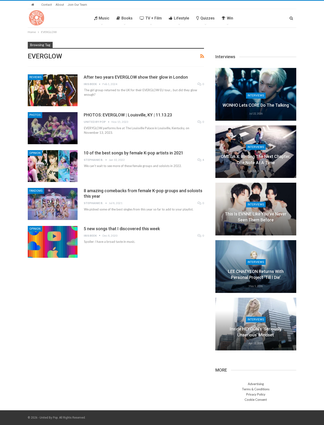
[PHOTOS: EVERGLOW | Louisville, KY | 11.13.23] (53, 128)
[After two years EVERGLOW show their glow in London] (53, 90)
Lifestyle (181, 18)
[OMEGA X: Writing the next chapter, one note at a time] (256, 151)
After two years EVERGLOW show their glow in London (136, 77)
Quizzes (207, 18)
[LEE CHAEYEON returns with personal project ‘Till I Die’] (256, 266)
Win (230, 18)
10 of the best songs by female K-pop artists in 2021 (133, 152)
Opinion (35, 153)
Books (127, 18)
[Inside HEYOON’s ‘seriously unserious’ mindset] (256, 324)
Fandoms (35, 190)
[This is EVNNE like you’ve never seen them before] (256, 209)
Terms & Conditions (255, 389)
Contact (46, 4)
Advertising (256, 384)
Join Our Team (77, 4)
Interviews (256, 95)
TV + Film (153, 18)
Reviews (35, 77)
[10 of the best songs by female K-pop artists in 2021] (53, 166)
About (60, 4)
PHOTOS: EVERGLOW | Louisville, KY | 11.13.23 (128, 114)
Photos (35, 115)
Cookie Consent (256, 399)
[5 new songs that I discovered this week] (53, 242)
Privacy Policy (255, 394)
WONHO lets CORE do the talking (255, 105)
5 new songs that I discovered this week (122, 228)
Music (104, 18)
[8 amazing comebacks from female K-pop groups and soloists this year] (53, 204)
